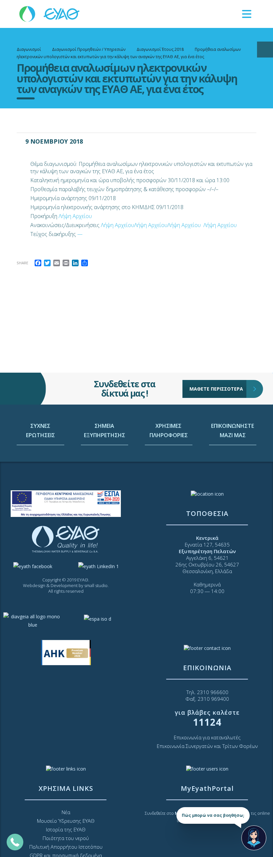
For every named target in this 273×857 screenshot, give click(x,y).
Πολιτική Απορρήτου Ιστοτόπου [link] (66, 846)
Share (22, 262)
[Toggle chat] (253, 837)
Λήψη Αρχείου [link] (75, 216)
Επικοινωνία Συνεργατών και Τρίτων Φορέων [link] (207, 746)
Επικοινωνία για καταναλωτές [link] (207, 737)
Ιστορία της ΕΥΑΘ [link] (66, 829)
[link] (50, 13)
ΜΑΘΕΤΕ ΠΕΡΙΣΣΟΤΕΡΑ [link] (216, 389)
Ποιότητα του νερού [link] (66, 838)
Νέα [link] (66, 812)
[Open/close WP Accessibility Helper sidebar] (265, 50)
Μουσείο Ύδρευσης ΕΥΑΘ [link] (66, 820)
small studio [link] (96, 585)
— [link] (80, 234)
